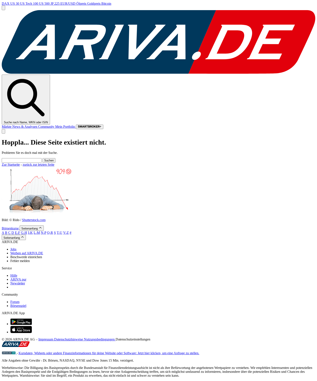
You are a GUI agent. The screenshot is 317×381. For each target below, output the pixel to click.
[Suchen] (3, 131)
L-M (37, 232)
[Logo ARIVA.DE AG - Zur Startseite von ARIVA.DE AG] (9, 353)
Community (46, 126)
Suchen (49, 160)
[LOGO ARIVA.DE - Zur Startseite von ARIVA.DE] (158, 72)
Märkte (7, 126)
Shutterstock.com (34, 220)
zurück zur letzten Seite (38, 164)
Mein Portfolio (65, 126)
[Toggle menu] (3, 8)
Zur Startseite (11, 164)
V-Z (66, 232)
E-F (17, 232)
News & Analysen (25, 126)
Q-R (50, 232)
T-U (59, 232)
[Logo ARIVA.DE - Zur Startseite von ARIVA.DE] (16, 346)
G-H (24, 232)
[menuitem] (162, 249)
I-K (30, 232)
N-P (43, 232)
